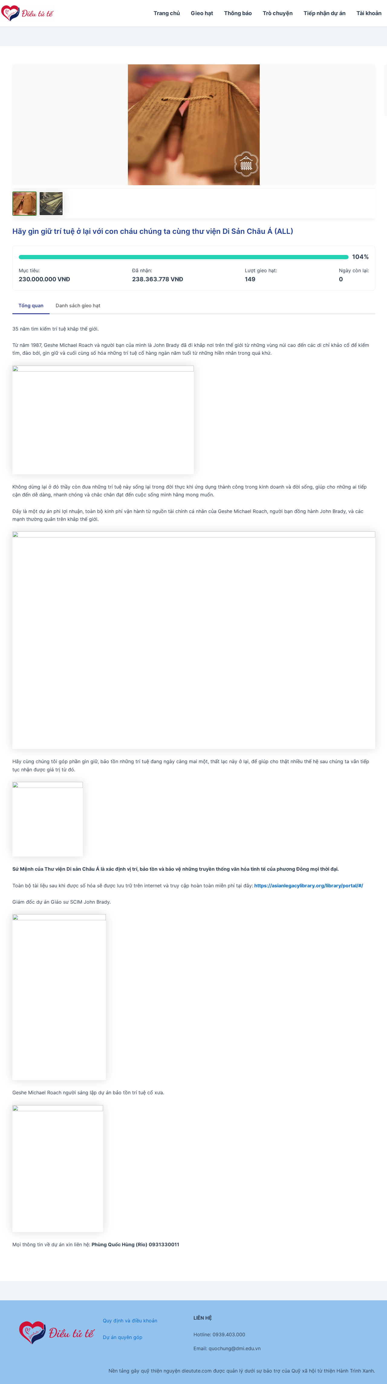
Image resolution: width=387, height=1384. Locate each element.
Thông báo (238, 13)
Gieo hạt (202, 13)
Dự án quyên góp (122, 1337)
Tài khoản (369, 13)
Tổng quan (31, 305)
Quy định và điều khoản (130, 1321)
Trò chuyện (278, 13)
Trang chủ (167, 13)
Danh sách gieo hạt (78, 305)
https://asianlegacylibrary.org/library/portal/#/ (308, 885)
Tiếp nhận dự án (325, 13)
